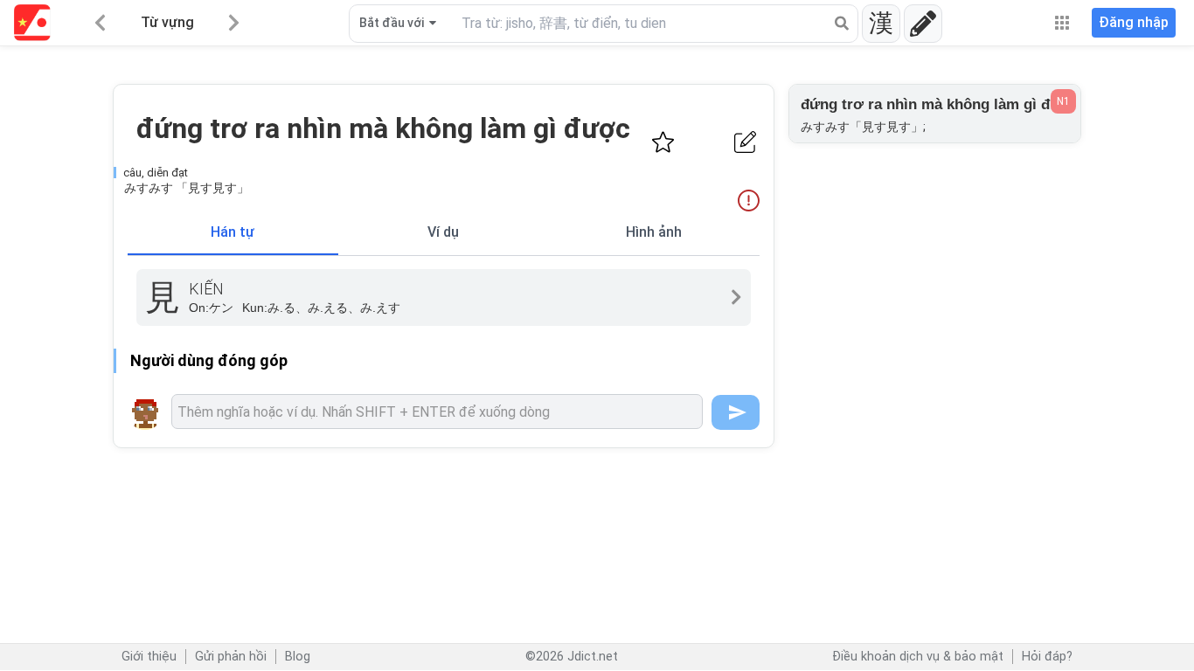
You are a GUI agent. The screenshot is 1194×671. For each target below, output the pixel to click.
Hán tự (232, 232)
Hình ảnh (654, 232)
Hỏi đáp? (1047, 656)
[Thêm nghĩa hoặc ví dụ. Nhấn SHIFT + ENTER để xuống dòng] (437, 411)
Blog (297, 656)
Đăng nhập (1134, 22)
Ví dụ (443, 232)
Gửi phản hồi (231, 656)
